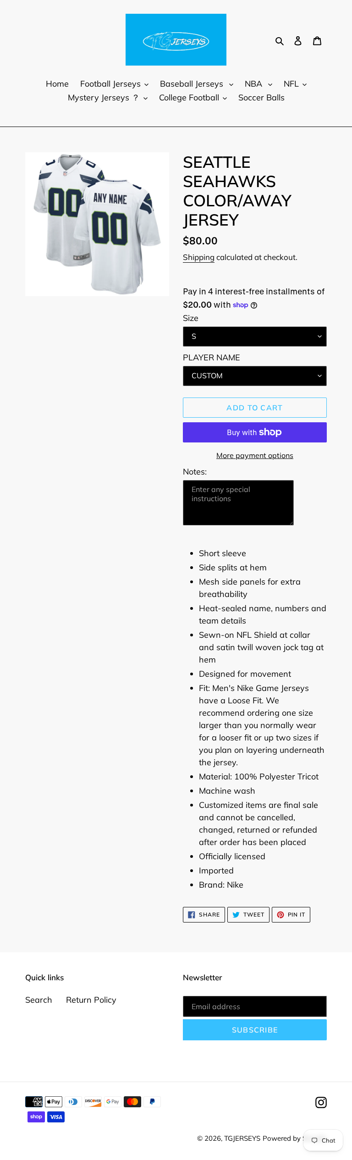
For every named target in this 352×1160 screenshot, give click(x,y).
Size (190, 318)
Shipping (198, 257)
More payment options (254, 455)
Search (38, 999)
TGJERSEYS (242, 1138)
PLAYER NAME (211, 357)
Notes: (195, 471)
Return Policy (91, 999)
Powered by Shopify (295, 1138)
